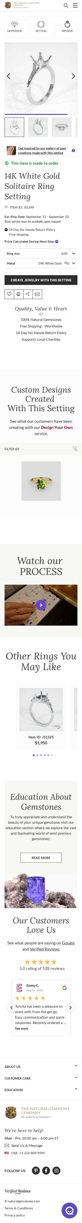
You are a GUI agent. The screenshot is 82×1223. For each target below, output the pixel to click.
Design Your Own (57, 427)
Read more (47, 859)
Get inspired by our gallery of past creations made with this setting (42, 150)
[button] (73, 76)
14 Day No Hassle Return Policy (32, 230)
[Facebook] (46, 1170)
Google (68, 942)
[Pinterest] (36, 1170)
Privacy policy (15, 1215)
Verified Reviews (45, 948)
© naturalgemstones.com (22, 1201)
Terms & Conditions (19, 1208)
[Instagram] (56, 1170)
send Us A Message (27, 1145)
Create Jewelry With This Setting (41, 280)
